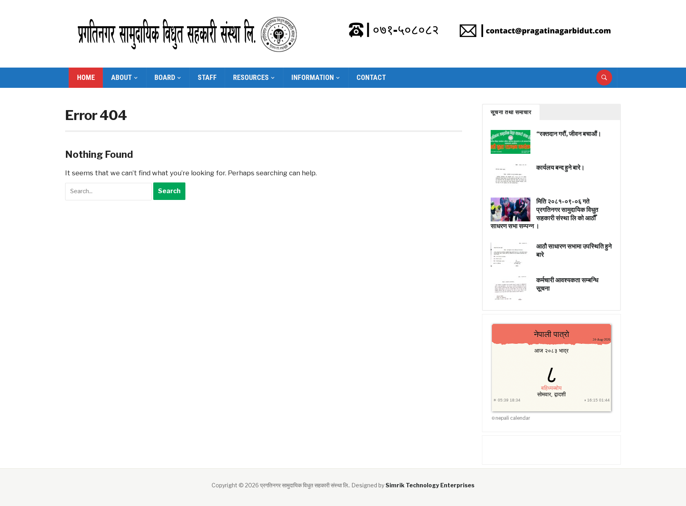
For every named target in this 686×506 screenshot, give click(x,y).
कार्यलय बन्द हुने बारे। (560, 167)
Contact (371, 77)
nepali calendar (512, 418)
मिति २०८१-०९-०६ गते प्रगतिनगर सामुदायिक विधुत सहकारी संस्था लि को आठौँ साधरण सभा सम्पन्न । (544, 214)
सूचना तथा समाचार (511, 112)
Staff (207, 77)
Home (86, 77)
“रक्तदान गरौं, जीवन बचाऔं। (568, 134)
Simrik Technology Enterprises (429, 485)
